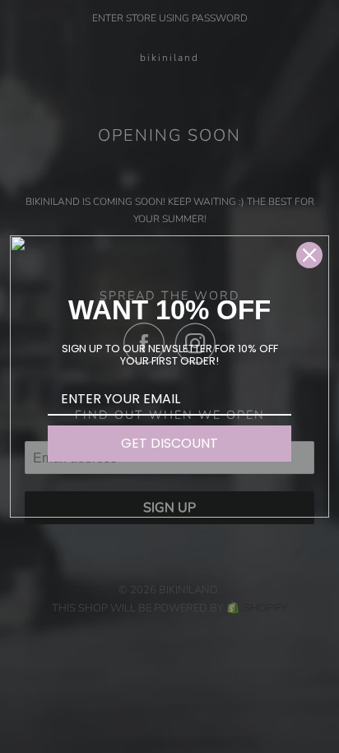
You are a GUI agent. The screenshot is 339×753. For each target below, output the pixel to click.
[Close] (309, 255)
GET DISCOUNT (169, 443)
